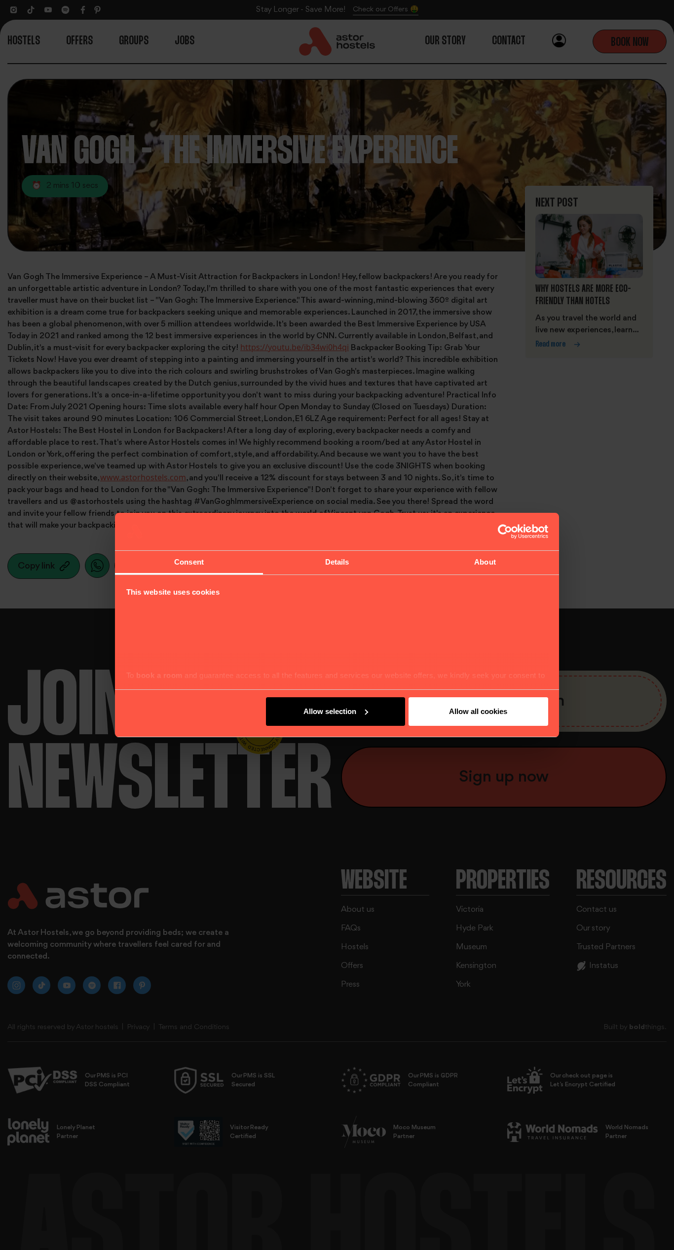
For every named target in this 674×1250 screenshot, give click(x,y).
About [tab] (485, 562)
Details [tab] (337, 562)
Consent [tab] (189, 562)
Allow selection (329, 711)
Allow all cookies (478, 711)
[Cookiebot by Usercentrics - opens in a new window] (505, 531)
